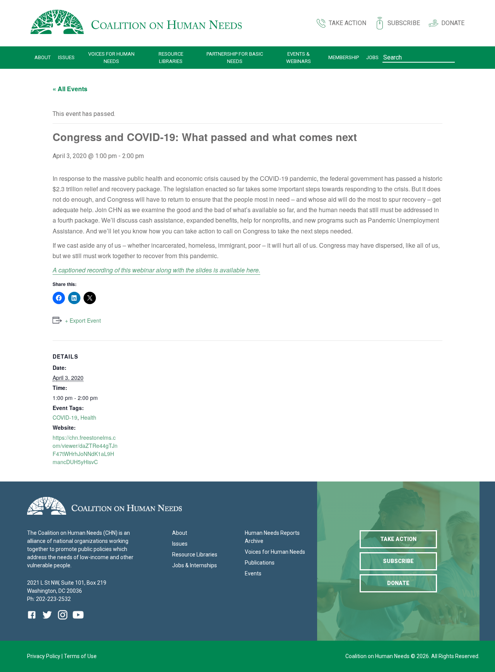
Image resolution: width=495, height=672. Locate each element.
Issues (66, 57)
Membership (343, 57)
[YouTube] (78, 620)
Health (88, 417)
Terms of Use (80, 656)
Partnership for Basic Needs (235, 58)
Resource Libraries (171, 58)
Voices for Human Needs (111, 58)
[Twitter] (47, 620)
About (42, 57)
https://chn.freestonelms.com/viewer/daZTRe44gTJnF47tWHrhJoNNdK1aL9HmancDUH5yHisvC (85, 450)
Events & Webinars (298, 58)
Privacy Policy (44, 656)
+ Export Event (83, 320)
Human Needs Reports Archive (272, 537)
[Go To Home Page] (136, 23)
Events (253, 573)
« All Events (70, 88)
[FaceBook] (33, 620)
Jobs (372, 57)
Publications (260, 563)
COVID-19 (65, 417)
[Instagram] (62, 620)
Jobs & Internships (194, 565)
